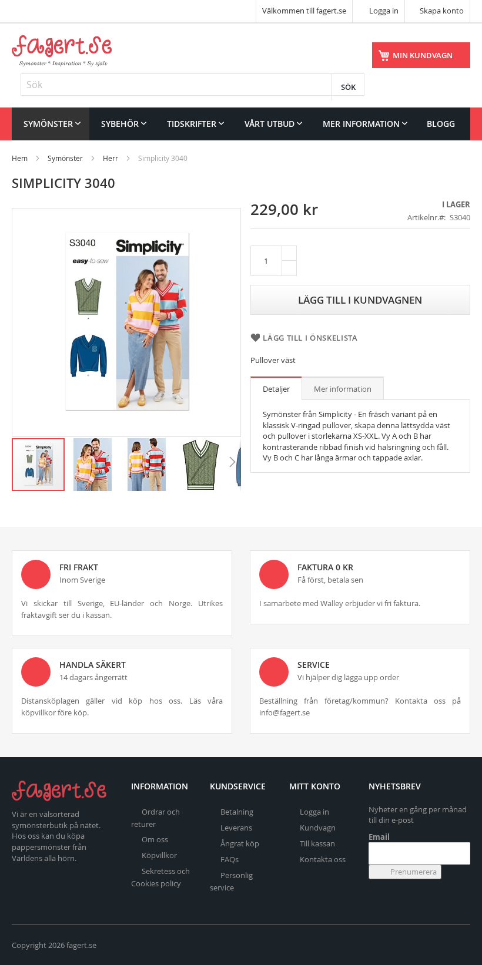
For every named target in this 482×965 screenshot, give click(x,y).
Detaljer (276, 389)
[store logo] (62, 50)
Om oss (155, 839)
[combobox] (192, 84)
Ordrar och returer (155, 817)
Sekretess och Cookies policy (160, 877)
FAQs (229, 859)
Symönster (65, 158)
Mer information (342, 389)
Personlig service (231, 881)
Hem (20, 158)
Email (379, 837)
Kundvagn (318, 827)
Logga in (383, 10)
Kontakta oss (323, 859)
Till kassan (317, 843)
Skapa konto (442, 10)
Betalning (236, 811)
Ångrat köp (239, 843)
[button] (93, 464)
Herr (110, 158)
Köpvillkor (159, 855)
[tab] (276, 388)
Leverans (236, 827)
